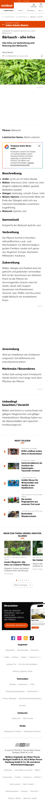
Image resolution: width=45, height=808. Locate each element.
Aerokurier (8, 770)
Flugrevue (28, 777)
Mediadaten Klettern (32, 731)
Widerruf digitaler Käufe (22, 671)
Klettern (15, 657)
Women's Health (30, 798)
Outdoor (24, 791)
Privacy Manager (9, 698)
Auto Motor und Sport (23, 770)
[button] (22, 71)
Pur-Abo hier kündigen (28, 664)
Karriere (22, 706)
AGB (32, 684)
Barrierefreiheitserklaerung (30, 698)
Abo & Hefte (28, 718)
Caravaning (7, 777)
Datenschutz (32, 691)
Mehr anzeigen (21, 585)
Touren (20, 10)
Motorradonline (12, 791)
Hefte (19, 1)
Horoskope (30, 10)
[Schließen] (39, 146)
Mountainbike (22, 650)
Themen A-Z (34, 657)
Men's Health (28, 784)
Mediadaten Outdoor (12, 731)
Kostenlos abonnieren (16, 625)
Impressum (23, 684)
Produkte (27, 1)
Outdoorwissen (8, 10)
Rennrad (34, 650)
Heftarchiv (16, 718)
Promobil (34, 791)
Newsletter (10, 650)
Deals (40, 10)
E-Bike (6, 657)
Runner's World (14, 798)
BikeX (37, 770)
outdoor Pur (11, 664)
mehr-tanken (15, 784)
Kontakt (13, 684)
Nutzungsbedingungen (15, 691)
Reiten (23, 657)
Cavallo (18, 777)
